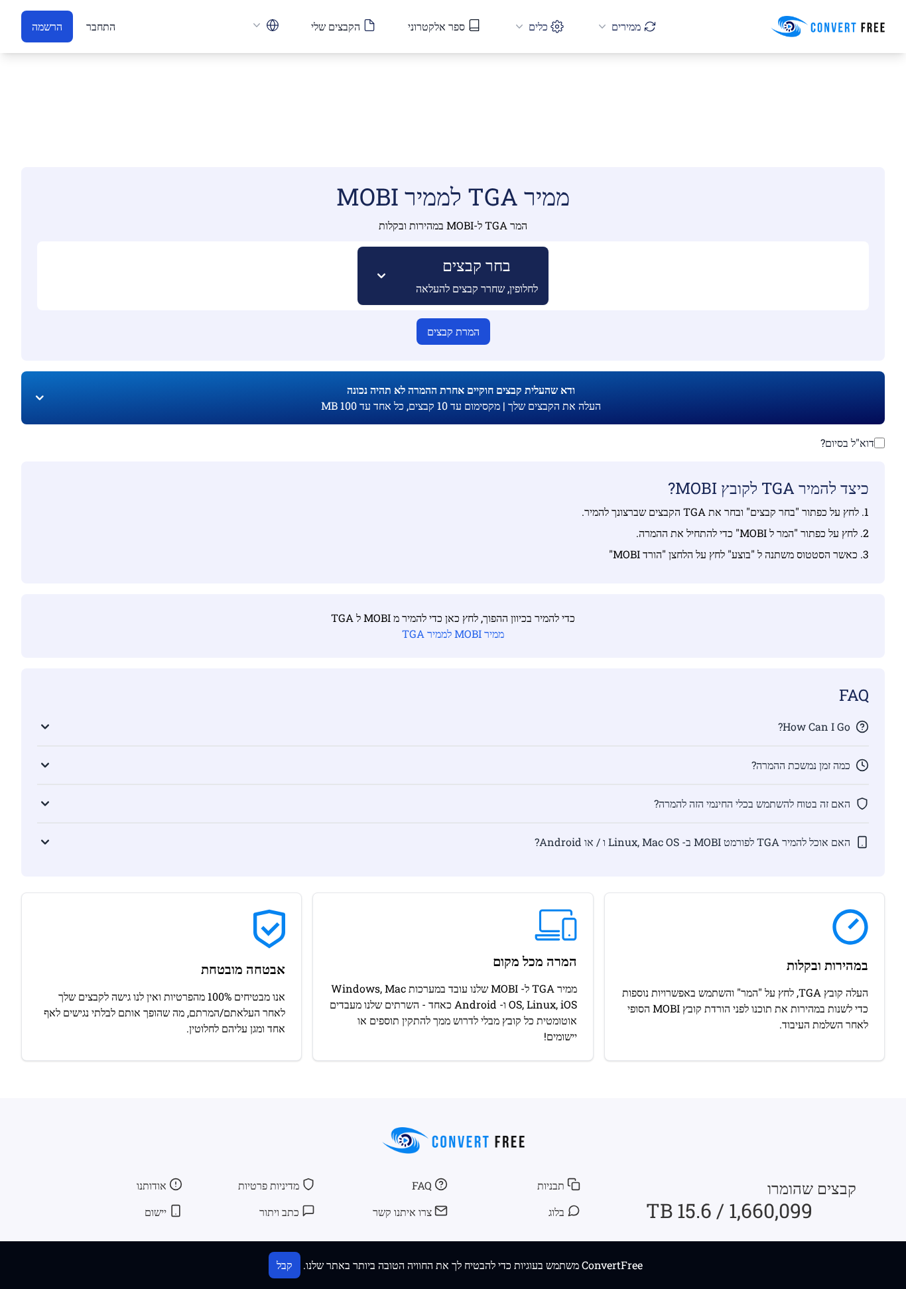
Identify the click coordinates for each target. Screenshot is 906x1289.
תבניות (550, 1185)
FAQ (422, 1185)
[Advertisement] (453, 91)
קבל (284, 1265)
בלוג (556, 1212)
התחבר (100, 26)
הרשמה (47, 26)
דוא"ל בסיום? (847, 443)
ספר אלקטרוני (436, 26)
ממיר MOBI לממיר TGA (453, 634)
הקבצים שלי (335, 26)
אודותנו (151, 1185)
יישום (155, 1212)
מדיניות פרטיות (268, 1185)
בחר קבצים (477, 275)
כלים (538, 26)
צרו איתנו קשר (402, 1212)
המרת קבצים (453, 331)
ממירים (626, 26)
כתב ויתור (279, 1212)
